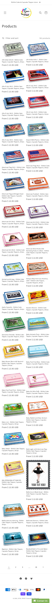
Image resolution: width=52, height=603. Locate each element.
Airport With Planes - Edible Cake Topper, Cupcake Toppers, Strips (37, 141)
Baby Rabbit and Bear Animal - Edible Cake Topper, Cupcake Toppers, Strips (37, 420)
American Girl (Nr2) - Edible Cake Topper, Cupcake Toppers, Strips (37, 223)
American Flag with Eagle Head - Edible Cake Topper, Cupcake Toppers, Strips (13, 196)
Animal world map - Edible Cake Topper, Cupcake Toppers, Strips (13, 280)
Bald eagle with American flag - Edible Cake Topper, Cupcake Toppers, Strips (37, 451)
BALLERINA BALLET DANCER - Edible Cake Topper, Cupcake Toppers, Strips (12, 482)
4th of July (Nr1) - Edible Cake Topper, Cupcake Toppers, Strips (13, 87)
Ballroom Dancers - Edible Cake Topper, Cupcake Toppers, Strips (37, 521)
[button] (5, 12)
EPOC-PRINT (22, 598)
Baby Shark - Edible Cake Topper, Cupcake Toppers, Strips (13, 450)
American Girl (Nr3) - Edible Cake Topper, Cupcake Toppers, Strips (13, 251)
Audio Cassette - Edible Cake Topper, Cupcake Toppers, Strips (13, 308)
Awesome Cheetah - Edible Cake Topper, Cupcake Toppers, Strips (13, 336)
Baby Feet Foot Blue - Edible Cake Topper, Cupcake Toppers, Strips (38, 363)
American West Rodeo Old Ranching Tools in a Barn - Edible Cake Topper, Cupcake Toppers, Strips (37, 251)
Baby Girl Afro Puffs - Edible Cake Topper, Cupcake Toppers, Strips (37, 392)
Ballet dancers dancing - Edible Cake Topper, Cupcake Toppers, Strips (13, 522)
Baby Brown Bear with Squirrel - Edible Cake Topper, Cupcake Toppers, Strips (13, 363)
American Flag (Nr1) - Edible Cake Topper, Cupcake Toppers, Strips (13, 168)
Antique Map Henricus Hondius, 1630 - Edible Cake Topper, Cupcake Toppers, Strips (37, 280)
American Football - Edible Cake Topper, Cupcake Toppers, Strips (37, 195)
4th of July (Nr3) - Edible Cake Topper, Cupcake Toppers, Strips (13, 114)
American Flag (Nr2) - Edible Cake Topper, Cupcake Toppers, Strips (38, 167)
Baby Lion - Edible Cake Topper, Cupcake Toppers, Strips (13, 423)
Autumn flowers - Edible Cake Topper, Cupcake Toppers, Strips (37, 309)
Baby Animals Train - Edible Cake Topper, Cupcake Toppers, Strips (37, 335)
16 (36, 567)
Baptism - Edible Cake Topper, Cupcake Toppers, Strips (12, 550)
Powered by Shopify (32, 598)
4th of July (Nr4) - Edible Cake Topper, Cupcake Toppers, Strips (37, 113)
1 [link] (8, 567)
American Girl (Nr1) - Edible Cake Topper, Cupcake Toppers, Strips (13, 222)
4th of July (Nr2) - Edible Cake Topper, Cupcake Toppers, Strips (37, 87)
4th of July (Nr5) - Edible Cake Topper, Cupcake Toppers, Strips (13, 141)
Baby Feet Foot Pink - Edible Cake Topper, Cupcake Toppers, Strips (13, 391)
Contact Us (42, 601)
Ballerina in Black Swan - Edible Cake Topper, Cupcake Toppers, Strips (37, 494)
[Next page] (43, 567)
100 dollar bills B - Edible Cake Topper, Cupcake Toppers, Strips (13, 61)
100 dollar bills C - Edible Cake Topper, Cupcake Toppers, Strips (37, 60)
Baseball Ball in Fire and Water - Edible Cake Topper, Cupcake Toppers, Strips (37, 551)
